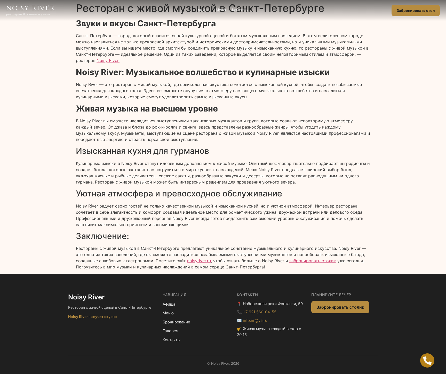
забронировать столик (312, 260)
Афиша (204, 9)
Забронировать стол (416, 10)
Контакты (240, 9)
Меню (221, 9)
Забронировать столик (340, 307)
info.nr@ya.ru (255, 320)
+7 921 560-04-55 (259, 311)
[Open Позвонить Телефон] (427, 360)
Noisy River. (108, 60)
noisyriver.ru (199, 260)
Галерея (170, 330)
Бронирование (176, 322)
